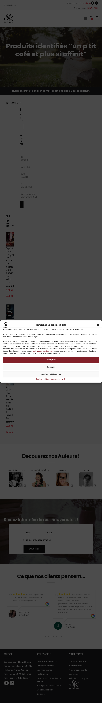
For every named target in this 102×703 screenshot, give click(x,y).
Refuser (51, 367)
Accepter (51, 359)
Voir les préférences (51, 374)
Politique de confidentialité (54, 379)
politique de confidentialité (43, 351)
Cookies (39, 379)
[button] (98, 325)
